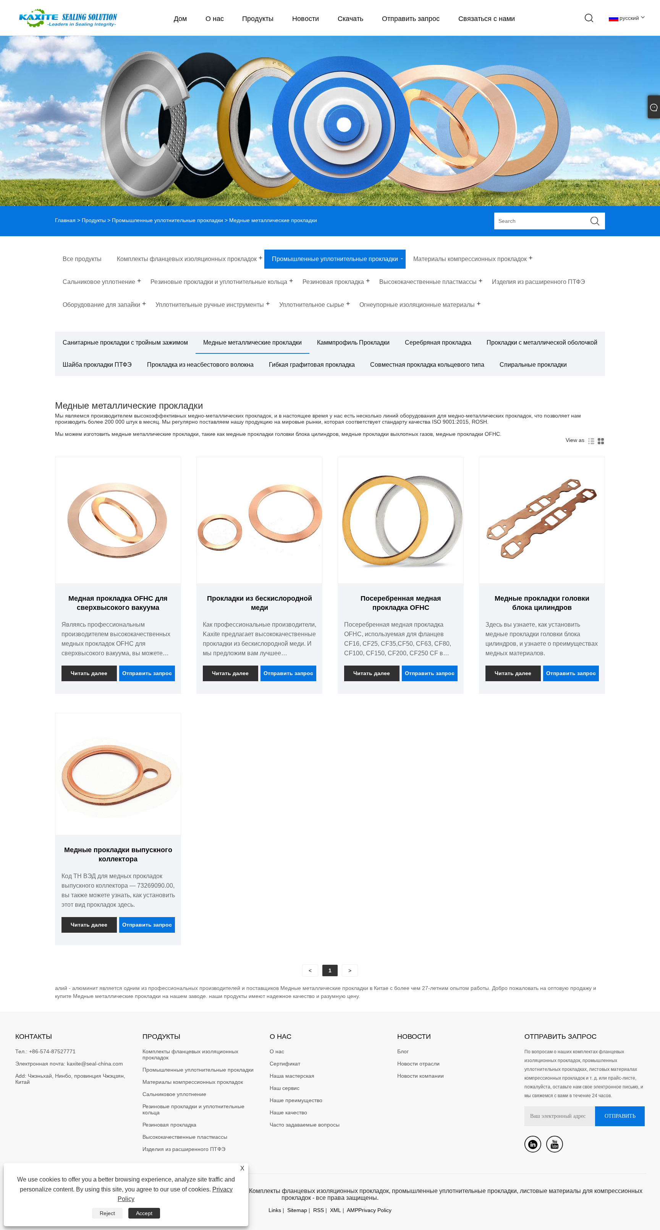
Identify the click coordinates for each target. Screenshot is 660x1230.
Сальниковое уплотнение (174, 1094)
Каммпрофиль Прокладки (353, 342)
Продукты (257, 19)
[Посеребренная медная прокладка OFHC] (400, 580)
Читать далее (89, 673)
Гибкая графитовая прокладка (312, 364)
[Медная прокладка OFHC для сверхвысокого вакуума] (118, 580)
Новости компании (420, 1076)
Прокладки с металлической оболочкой (542, 342)
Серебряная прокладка (438, 342)
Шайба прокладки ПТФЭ (97, 364)
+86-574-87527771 (52, 1051)
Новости (305, 19)
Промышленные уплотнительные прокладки (167, 220)
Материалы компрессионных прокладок (192, 1082)
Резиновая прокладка (169, 1125)
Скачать (350, 19)
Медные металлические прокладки (252, 342)
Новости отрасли (418, 1064)
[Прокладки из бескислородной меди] (259, 580)
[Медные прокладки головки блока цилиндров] (542, 580)
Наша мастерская (292, 1076)
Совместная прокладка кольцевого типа (427, 364)
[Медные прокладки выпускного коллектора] (118, 832)
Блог (403, 1051)
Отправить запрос (411, 19)
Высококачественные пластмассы (184, 1137)
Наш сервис (284, 1088)
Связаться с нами (486, 19)
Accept (144, 1213)
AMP (352, 1210)
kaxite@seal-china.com (95, 1064)
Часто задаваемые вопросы (305, 1125)
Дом (180, 19)
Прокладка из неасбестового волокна (200, 364)
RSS (318, 1210)
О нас (214, 19)
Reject (107, 1213)
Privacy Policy (374, 1210)
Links (275, 1210)
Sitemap (297, 1210)
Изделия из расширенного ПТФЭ (183, 1149)
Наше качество (288, 1112)
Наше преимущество (296, 1100)
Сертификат (285, 1064)
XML (335, 1210)
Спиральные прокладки (533, 364)
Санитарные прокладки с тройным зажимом (125, 342)
